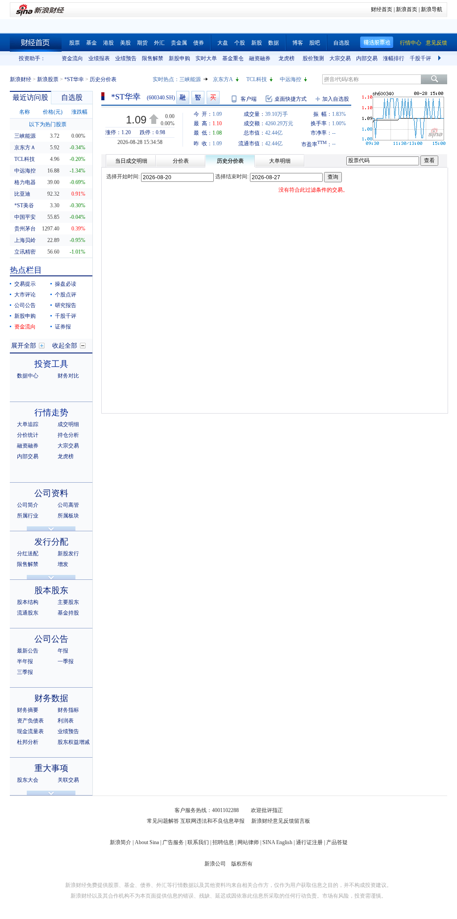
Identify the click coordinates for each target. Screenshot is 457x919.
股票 (74, 43)
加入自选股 (335, 99)
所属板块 (68, 516)
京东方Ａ (25, 147)
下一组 (440, 58)
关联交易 (68, 780)
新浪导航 (431, 9)
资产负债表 (30, 721)
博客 (297, 43)
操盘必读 (65, 284)
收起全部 (64, 345)
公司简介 (27, 505)
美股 (125, 43)
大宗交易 (340, 58)
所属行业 (27, 516)
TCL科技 (256, 79)
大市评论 (25, 294)
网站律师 (248, 842)
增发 (63, 564)
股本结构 (27, 602)
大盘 (222, 43)
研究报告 (65, 305)
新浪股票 (47, 79)
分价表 (181, 161)
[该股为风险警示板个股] (197, 97)
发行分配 (51, 541)
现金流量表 (30, 731)
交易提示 (25, 284)
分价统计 (27, 435)
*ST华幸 (74, 79)
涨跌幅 (79, 112)
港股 (108, 43)
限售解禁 (152, 58)
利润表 (66, 721)
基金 (91, 43)
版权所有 (242, 864)
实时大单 (206, 58)
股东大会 (27, 780)
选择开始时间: (123, 176)
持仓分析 (68, 435)
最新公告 (27, 651)
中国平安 (25, 217)
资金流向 (72, 58)
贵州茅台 (25, 229)
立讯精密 (25, 252)
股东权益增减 (74, 742)
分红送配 (27, 553)
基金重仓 (233, 58)
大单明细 (280, 161)
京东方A (223, 79)
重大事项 (51, 768)
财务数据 (51, 698)
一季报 (66, 661)
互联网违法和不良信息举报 (212, 821)
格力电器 (25, 182)
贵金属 (179, 43)
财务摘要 (27, 710)
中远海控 (290, 79)
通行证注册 (309, 842)
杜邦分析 (27, 742)
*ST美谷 (24, 205)
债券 (198, 43)
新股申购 (179, 58)
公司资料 (51, 493)
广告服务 (173, 842)
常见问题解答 (163, 821)
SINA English (277, 842)
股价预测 (313, 58)
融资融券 (259, 58)
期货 (142, 43)
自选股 (341, 43)
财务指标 (68, 710)
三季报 (25, 672)
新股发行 (68, 553)
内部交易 (367, 58)
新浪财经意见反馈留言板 (280, 821)
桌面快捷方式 (290, 99)
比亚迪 (22, 194)
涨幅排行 (393, 58)
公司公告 (25, 305)
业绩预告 (126, 58)
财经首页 (381, 9)
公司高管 (68, 505)
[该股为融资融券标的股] (182, 97)
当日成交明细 (131, 161)
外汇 (159, 43)
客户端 (249, 99)
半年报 (25, 661)
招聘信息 (223, 842)
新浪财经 (20, 79)
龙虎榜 (286, 58)
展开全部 (23, 345)
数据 (273, 43)
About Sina (147, 842)
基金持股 (68, 613)
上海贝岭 (25, 240)
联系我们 (198, 842)
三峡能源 (190, 79)
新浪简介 (120, 842)
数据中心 (27, 376)
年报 (63, 651)
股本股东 (51, 590)
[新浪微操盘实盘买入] (213, 97)
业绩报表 (99, 58)
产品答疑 (337, 842)
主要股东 (68, 602)
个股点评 (65, 294)
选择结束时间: (232, 176)
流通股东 (27, 613)
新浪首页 (406, 9)
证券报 (63, 327)
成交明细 (68, 424)
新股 (256, 43)
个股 (239, 43)
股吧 (314, 43)
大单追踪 (27, 424)
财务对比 (68, 376)
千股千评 (420, 58)
